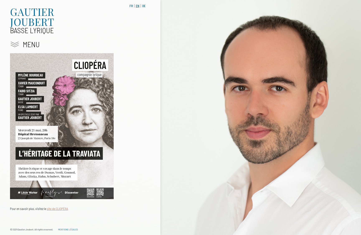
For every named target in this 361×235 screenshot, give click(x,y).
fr (131, 6)
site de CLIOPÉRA (57, 209)
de (144, 6)
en (137, 6)
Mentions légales (68, 229)
